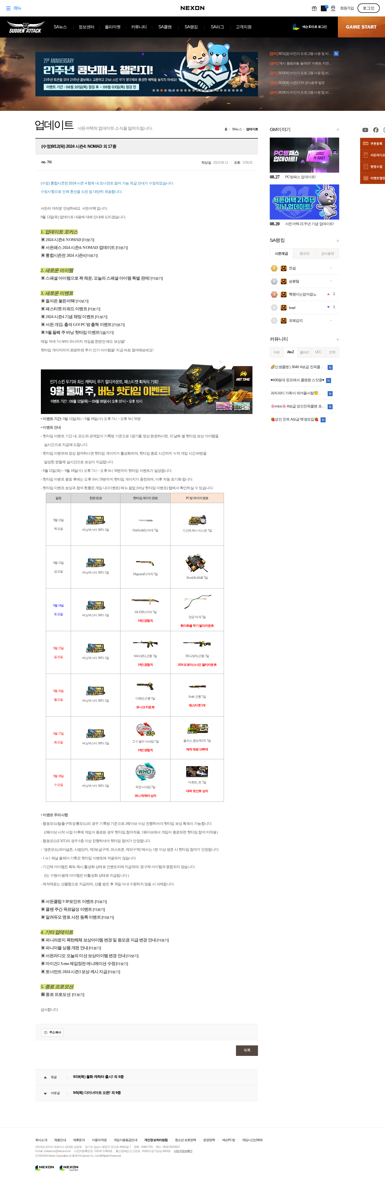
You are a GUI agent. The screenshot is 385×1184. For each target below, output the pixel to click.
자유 (276, 352)
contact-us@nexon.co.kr (57, 1151)
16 (213, 90)
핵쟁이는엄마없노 (303, 294)
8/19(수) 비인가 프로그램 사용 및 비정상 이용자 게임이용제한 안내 (301, 92)
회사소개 (41, 1140)
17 (217, 90)
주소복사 (55, 1032)
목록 (247, 1050)
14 (205, 90)
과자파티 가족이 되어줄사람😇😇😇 (298, 393)
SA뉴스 (60, 27)
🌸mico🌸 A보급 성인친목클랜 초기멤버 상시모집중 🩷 (298, 406)
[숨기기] (107, 332)
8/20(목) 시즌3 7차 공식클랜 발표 (297, 83)
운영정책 (209, 1140)
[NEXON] (44, 1168)
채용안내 (60, 1140)
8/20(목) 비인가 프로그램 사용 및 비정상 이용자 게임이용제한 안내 (301, 73)
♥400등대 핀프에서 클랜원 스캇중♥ (297, 380)
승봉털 (294, 281)
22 (237, 90)
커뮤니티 (139, 27)
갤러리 (304, 352)
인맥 (332, 352)
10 (189, 90)
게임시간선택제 (252, 1140)
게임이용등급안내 (125, 1140)
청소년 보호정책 (185, 1140)
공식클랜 (327, 253)
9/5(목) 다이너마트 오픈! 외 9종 (97, 1093)
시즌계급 (281, 253)
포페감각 (296, 320)
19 (225, 90)
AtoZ (290, 352)
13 (201, 90)
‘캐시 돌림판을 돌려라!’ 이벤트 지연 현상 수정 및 (301, 63)
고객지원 (244, 27)
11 (193, 90)
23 (241, 90)
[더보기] (88, 240)
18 (221, 90)
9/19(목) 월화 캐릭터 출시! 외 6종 (98, 1077)
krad (292, 307)
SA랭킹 (191, 27)
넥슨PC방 (228, 1140)
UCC (318, 352)
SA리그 (217, 27)
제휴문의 (79, 1140)
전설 (292, 268)
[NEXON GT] (72, 1168)
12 (197, 90)
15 (209, 90)
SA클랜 (165, 27)
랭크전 (304, 253)
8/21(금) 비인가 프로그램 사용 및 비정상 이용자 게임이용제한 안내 (301, 54)
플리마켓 (113, 27)
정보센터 (87, 27)
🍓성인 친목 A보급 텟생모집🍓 (294, 419)
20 (229, 90)
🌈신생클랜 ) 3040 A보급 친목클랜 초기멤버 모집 (298, 367)
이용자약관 (99, 1140)
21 (233, 90)
